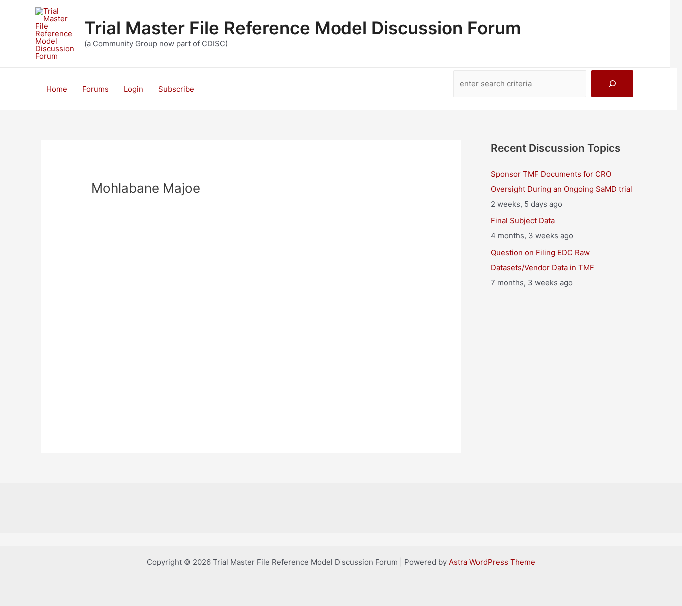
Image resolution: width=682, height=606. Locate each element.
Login (133, 89)
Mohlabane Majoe (251, 315)
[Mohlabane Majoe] (251, 254)
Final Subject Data (523, 220)
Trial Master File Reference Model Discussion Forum (302, 27)
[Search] (612, 83)
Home (56, 89)
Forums (95, 89)
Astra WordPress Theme (492, 562)
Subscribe (176, 89)
